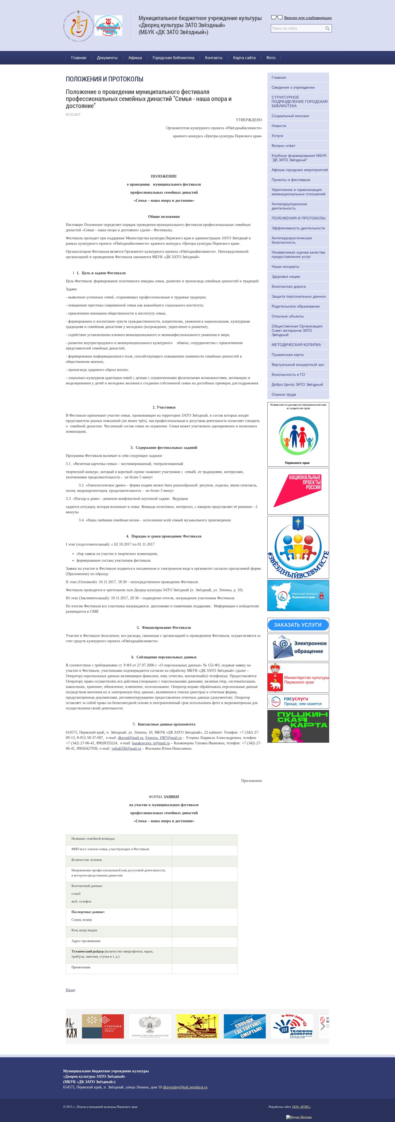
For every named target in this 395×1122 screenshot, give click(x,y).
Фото (270, 57)
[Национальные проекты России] (298, 490)
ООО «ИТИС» (301, 1106)
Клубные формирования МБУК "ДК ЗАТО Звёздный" (299, 157)
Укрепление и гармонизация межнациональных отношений (298, 191)
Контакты (213, 57)
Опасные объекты (288, 316)
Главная (78, 57)
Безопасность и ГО (288, 374)
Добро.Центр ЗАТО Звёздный (297, 384)
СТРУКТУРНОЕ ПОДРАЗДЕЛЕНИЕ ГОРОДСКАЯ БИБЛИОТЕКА (300, 101)
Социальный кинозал (290, 116)
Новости (279, 126)
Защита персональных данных (299, 296)
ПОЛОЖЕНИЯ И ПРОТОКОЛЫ (298, 218)
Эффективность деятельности (298, 228)
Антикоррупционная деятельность (289, 206)
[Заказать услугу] (298, 624)
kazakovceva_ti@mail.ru (151, 743)
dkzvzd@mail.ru (130, 738)
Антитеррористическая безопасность (292, 240)
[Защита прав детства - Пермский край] (298, 433)
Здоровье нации (286, 276)
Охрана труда (284, 394)
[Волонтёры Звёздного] (298, 546)
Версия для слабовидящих (308, 17)
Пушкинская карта (288, 354)
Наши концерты (285, 266)
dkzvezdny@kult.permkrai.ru (185, 1087)
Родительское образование (296, 306)
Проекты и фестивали (291, 180)
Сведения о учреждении (293, 87)
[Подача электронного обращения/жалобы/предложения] (298, 647)
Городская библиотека (173, 57)
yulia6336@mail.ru (126, 748)
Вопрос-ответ (283, 145)
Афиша (135, 57)
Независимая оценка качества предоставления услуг (298, 254)
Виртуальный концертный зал (298, 364)
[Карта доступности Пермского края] (298, 595)
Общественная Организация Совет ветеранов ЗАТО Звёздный (297, 330)
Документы (107, 57)
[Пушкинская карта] (298, 725)
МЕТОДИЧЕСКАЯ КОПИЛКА (296, 344)
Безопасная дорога (289, 286)
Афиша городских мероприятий (300, 170)
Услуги (277, 136)
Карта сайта (244, 57)
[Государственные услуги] (298, 700)
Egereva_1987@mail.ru (163, 738)
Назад (70, 990)
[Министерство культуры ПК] (298, 677)
